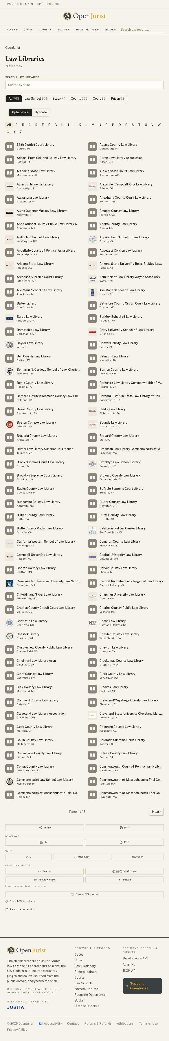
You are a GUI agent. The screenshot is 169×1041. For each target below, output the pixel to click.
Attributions (125, 1023)
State (59, 98)
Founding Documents (90, 994)
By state (41, 112)
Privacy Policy (17, 1030)
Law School (35, 98)
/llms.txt (129, 964)
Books (110, 29)
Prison (118, 98)
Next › (156, 811)
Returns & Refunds (98, 1023)
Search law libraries (22, 77)
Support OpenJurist (137, 985)
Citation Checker (87, 1006)
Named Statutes (86, 989)
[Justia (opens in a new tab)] (15, 1007)
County (79, 98)
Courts (45, 29)
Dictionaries (87, 29)
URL (28, 856)
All (14, 98)
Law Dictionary (85, 966)
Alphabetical (20, 112)
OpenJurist (12, 47)
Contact (73, 1023)
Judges (64, 29)
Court (99, 98)
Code (28, 29)
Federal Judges (85, 972)
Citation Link (81, 856)
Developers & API (135, 958)
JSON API (129, 970)
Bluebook (137, 856)
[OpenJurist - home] (84, 16)
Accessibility (50, 1023)
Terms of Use (148, 1023)
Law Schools (84, 983)
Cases (12, 29)
